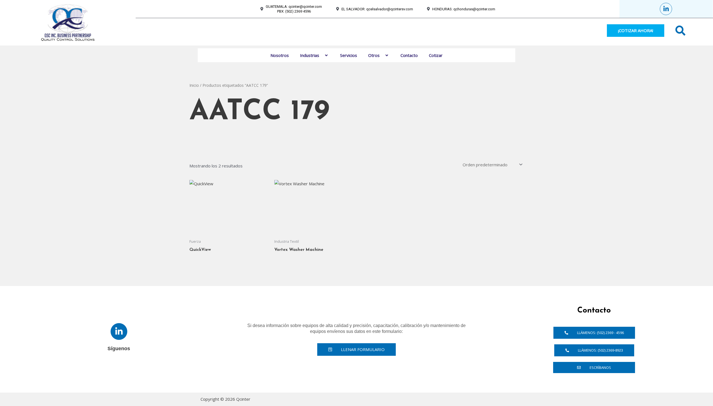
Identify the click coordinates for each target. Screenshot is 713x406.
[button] (321, 55)
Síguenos (119, 348)
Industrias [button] (309, 55)
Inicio (194, 85)
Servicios (348, 55)
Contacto (409, 55)
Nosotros (279, 55)
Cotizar (436, 55)
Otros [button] (374, 55)
